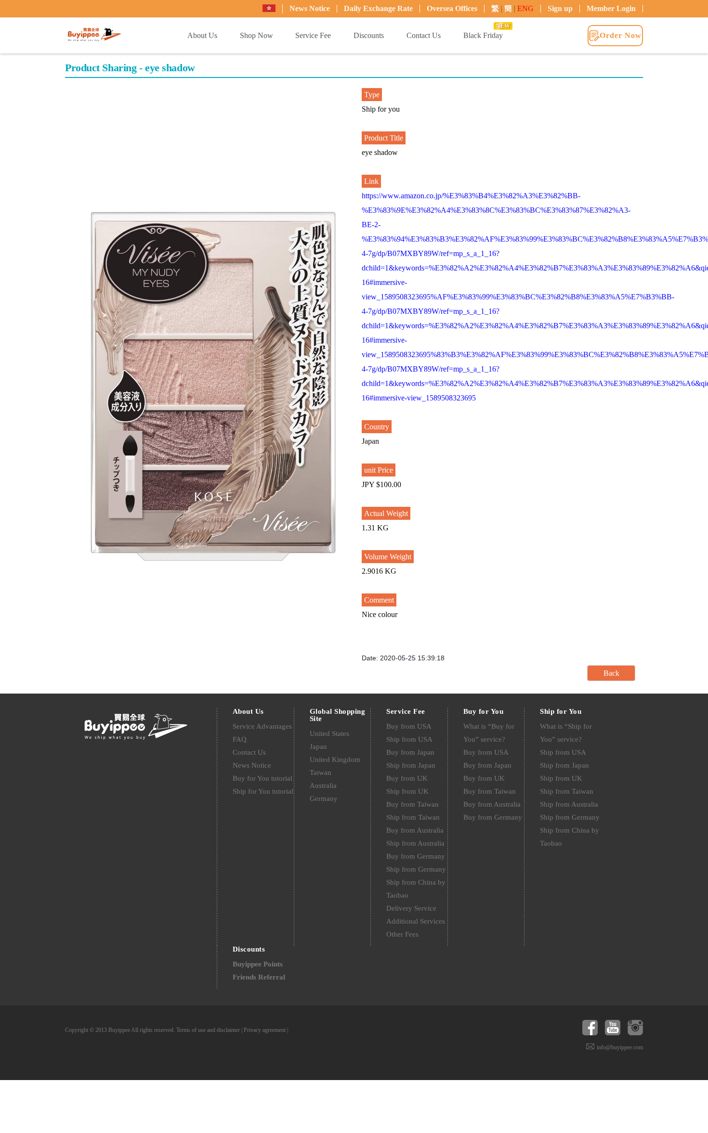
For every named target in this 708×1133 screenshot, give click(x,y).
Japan (318, 746)
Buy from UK (407, 778)
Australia (323, 785)
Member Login (611, 8)
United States (329, 733)
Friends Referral (259, 977)
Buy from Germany (415, 856)
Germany (324, 798)
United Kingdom (335, 759)
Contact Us (249, 752)
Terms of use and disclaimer (208, 1030)
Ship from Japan (410, 765)
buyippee (94, 35)
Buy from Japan (410, 752)
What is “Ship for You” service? (566, 732)
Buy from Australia (415, 830)
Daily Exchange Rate (378, 8)
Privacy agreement (265, 1030)
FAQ (240, 739)
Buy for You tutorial (262, 778)
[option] (213, 386)
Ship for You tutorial (263, 791)
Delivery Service (411, 908)
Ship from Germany (416, 869)
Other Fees (402, 934)
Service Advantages (262, 726)
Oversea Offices (452, 8)
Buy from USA (409, 726)
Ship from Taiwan (413, 817)
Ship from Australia (415, 843)
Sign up (560, 8)
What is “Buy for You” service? (488, 732)
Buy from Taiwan (412, 804)
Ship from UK (407, 791)
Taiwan (320, 772)
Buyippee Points (258, 964)
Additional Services (415, 921)
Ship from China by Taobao (416, 888)
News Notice (309, 8)
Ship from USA (409, 739)
